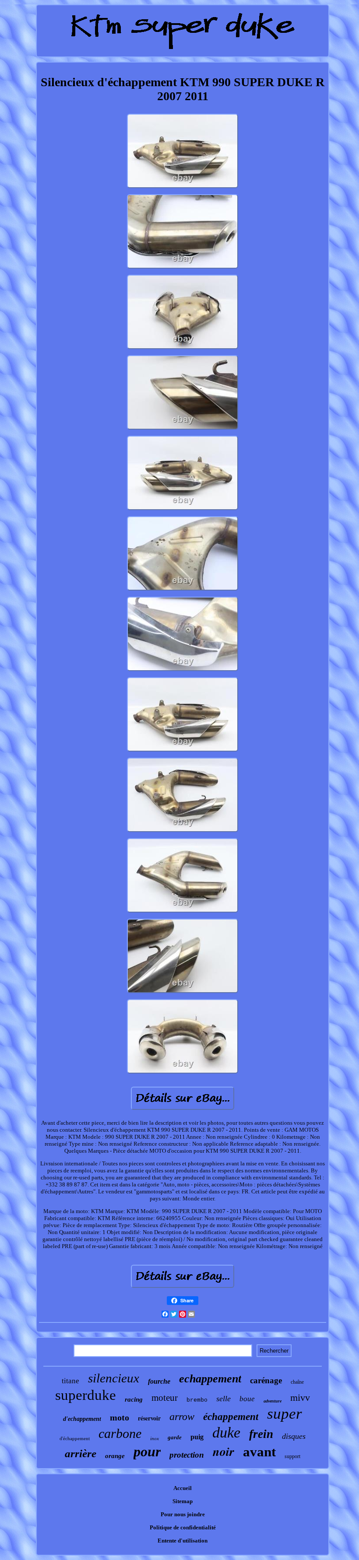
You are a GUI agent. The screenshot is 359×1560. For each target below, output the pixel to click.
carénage (266, 1380)
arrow (181, 1416)
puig (197, 1437)
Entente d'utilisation (183, 1540)
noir (223, 1451)
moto (119, 1417)
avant (259, 1451)
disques (294, 1436)
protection (186, 1454)
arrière (80, 1453)
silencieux (113, 1378)
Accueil (182, 1488)
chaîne (297, 1382)
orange (115, 1455)
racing (134, 1399)
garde (175, 1437)
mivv (300, 1397)
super (284, 1413)
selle (223, 1398)
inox (154, 1438)
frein (261, 1434)
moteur (164, 1397)
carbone (120, 1433)
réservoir (149, 1418)
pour (147, 1451)
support (292, 1456)
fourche (159, 1381)
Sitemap (182, 1501)
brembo (197, 1400)
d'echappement (82, 1419)
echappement (210, 1378)
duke (226, 1432)
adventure (273, 1401)
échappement (230, 1416)
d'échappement (75, 1438)
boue (247, 1399)
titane (70, 1381)
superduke (85, 1395)
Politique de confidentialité (183, 1527)
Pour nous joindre (183, 1514)
